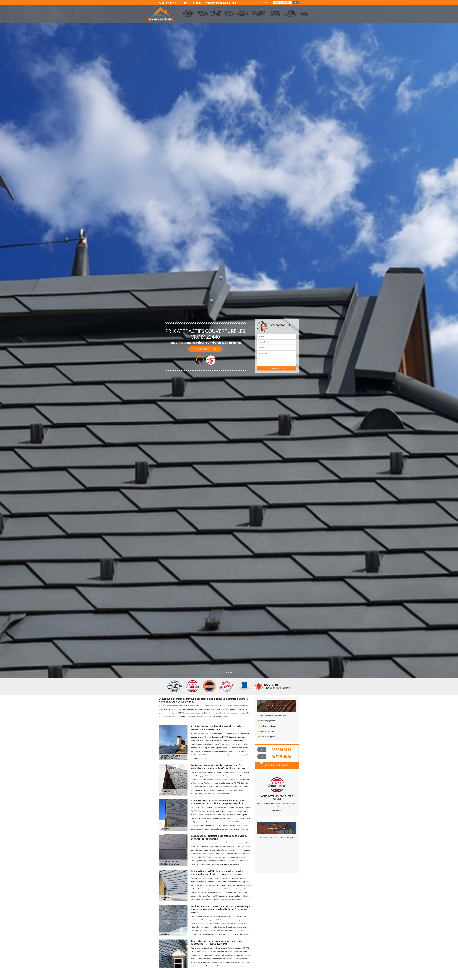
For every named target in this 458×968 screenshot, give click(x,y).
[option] (229, 387)
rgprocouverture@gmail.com (220, 2)
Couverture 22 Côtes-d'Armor (304, 14)
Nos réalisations (205, 349)
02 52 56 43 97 (171, 2)
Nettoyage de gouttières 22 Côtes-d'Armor (275, 14)
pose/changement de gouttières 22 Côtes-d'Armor (259, 14)
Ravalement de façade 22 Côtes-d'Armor (229, 14)
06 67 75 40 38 (192, 2)
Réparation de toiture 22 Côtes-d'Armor (203, 14)
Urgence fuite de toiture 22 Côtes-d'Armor (216, 14)
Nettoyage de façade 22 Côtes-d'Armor (242, 14)
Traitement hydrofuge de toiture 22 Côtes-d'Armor (290, 14)
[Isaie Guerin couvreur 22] (160, 14)
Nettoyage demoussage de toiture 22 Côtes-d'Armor (188, 14)
